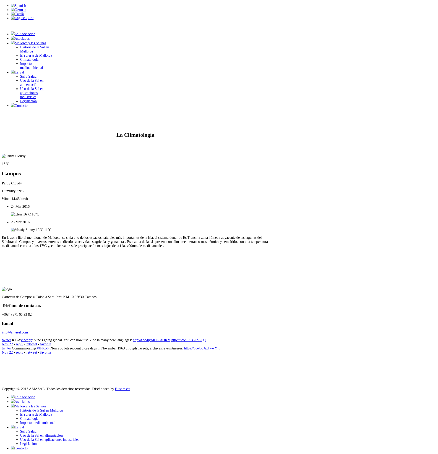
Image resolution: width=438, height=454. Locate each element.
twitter (6, 340)
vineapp (26, 340)
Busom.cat (122, 389)
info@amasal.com (15, 332)
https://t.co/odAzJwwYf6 (202, 348)
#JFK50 (43, 348)
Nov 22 (7, 344)
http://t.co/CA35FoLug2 (188, 340)
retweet (31, 344)
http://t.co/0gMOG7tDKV (151, 340)
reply (19, 344)
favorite (45, 344)
